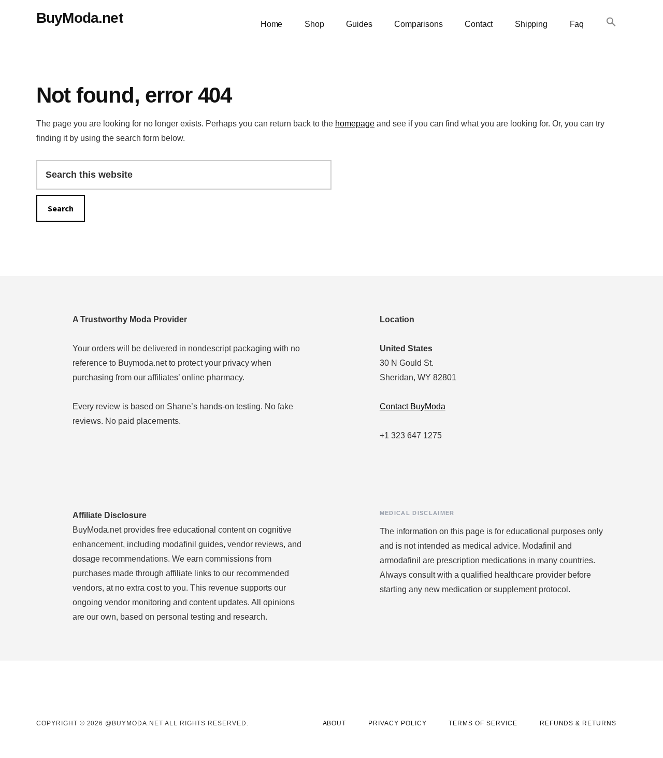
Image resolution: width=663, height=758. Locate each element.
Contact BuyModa (412, 406)
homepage (354, 123)
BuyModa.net (79, 18)
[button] (611, 22)
